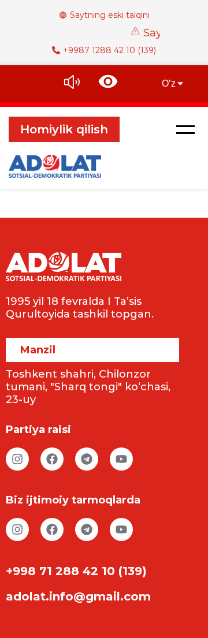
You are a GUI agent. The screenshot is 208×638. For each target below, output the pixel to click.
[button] (185, 129)
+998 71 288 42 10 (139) (76, 571)
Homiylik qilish (64, 129)
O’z (169, 83)
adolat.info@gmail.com (78, 596)
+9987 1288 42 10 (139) (109, 50)
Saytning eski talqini (110, 15)
